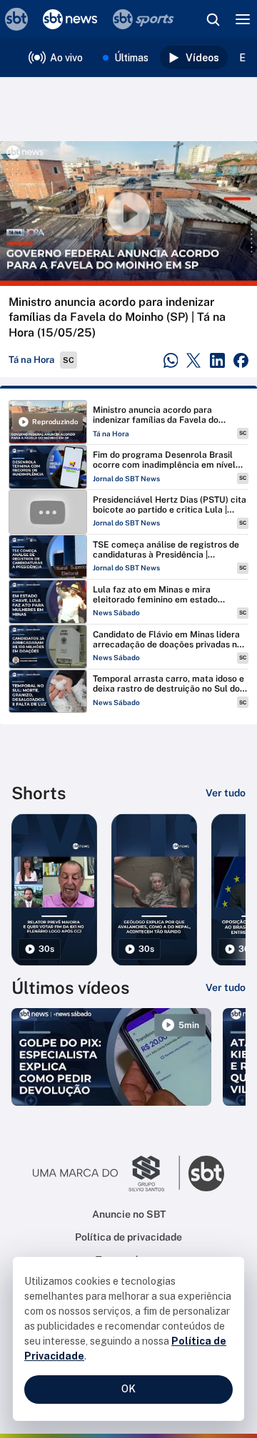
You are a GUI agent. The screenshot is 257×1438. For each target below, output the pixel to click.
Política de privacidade (128, 1237)
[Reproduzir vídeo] (128, 213)
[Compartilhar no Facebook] (240, 360)
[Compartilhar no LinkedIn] (217, 360)
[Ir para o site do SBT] (206, 1173)
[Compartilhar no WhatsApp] (170, 360)
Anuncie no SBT (129, 1214)
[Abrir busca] (212, 19)
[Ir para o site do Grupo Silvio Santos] (106, 1173)
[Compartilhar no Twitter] (193, 360)
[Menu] (242, 19)
